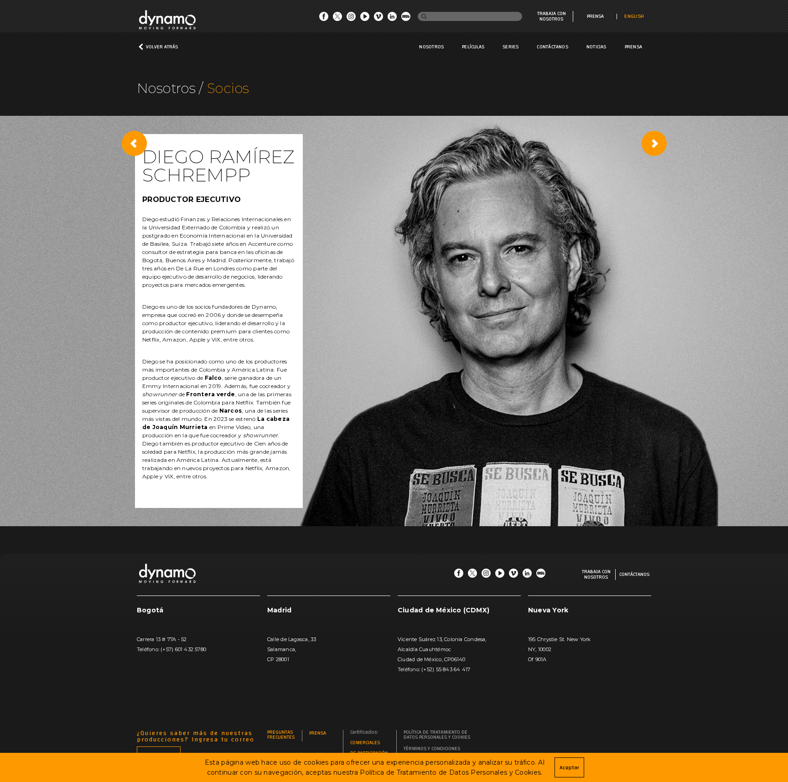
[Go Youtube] (364, 19)
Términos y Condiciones (432, 748)
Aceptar (569, 767)
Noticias (596, 47)
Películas (473, 47)
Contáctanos (552, 47)
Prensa (595, 16)
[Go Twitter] (337, 19)
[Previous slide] (134, 143)
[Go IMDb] (405, 19)
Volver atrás (162, 47)
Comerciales (365, 743)
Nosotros (431, 47)
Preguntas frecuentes (281, 735)
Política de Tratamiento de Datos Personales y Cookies (437, 735)
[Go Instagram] (351, 19)
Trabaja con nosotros (551, 16)
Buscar (428, 17)
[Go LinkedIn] (392, 19)
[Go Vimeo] (378, 19)
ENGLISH (634, 16)
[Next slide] (653, 143)
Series (510, 47)
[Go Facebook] (323, 19)
